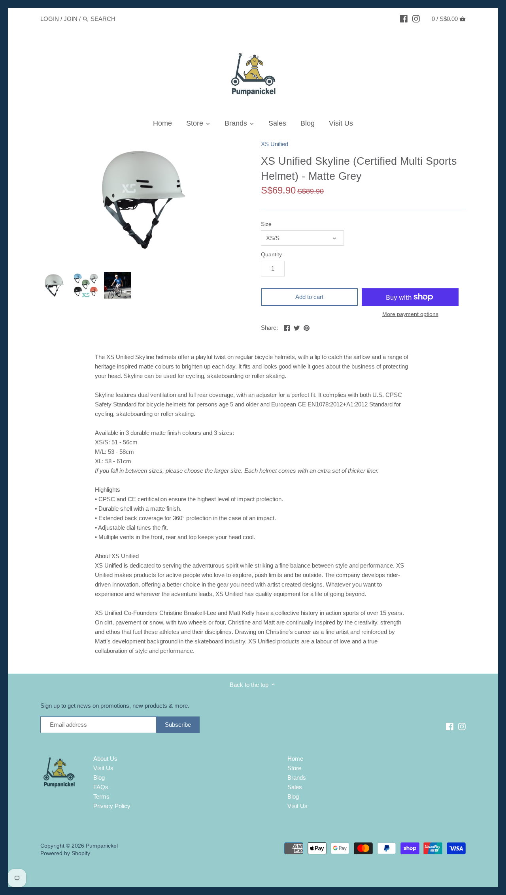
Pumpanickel (102, 846)
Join (70, 18)
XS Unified (274, 144)
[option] (54, 285)
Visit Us (103, 768)
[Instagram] (416, 18)
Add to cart (309, 296)
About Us (105, 758)
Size (266, 224)
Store (294, 768)
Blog (99, 777)
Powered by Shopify (65, 853)
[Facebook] (404, 18)
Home (295, 758)
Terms (101, 796)
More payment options (410, 314)
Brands (296, 777)
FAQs (100, 787)
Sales (294, 787)
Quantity (271, 255)
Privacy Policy (111, 806)
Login (49, 18)
